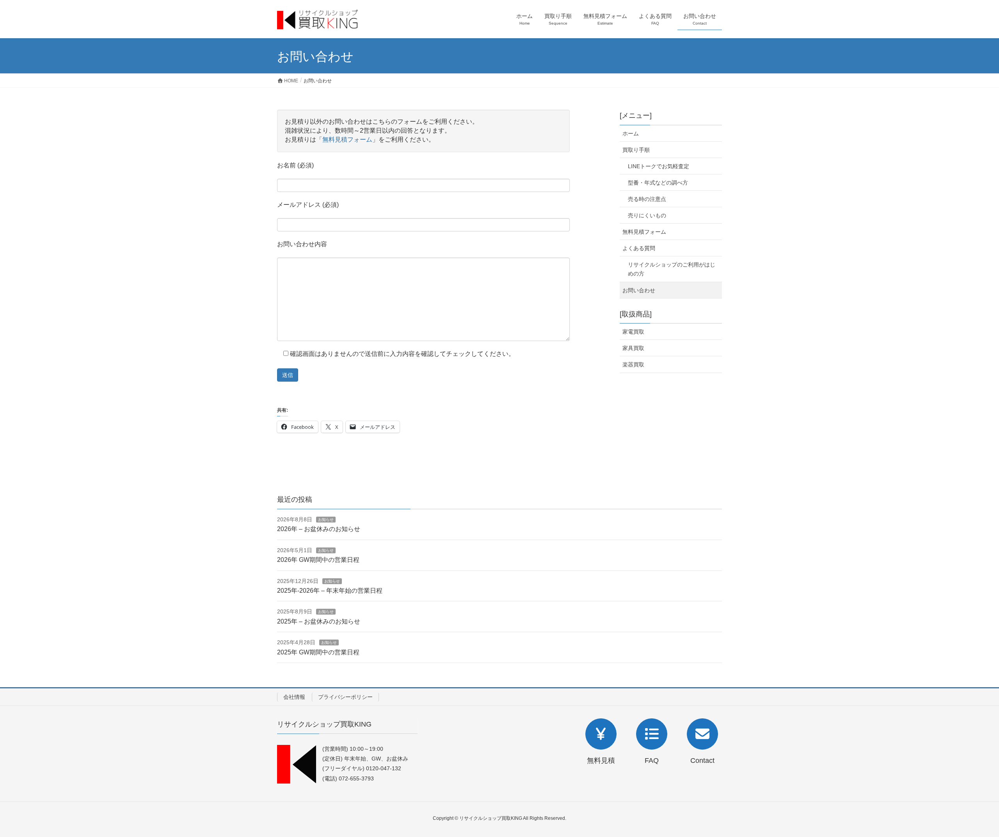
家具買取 (633, 348)
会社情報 (294, 697)
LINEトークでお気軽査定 (658, 166)
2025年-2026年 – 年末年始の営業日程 (329, 590)
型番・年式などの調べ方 (658, 182)
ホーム (630, 133)
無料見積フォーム (347, 139)
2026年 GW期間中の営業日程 (318, 559)
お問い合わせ (638, 290)
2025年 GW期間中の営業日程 (318, 652)
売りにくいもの (647, 215)
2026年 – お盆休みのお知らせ (318, 529)
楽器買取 (633, 364)
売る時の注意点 (647, 199)
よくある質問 (638, 248)
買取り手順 (636, 150)
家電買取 (633, 332)
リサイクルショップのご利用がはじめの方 (671, 269)
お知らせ (326, 519)
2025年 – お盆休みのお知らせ (318, 621)
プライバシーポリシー (345, 697)
